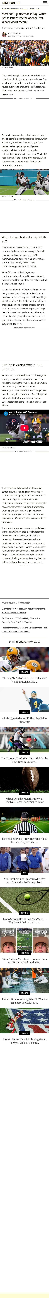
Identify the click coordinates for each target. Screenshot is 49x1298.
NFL (38, 8)
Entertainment (13, 8)
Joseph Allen (16, 33)
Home (4, 8)
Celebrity (24, 8)
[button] (45, 3)
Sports (32, 8)
